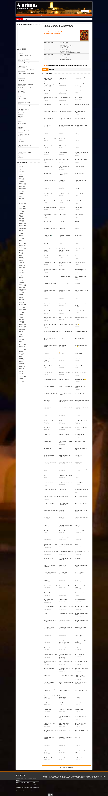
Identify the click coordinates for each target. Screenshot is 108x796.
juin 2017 (21, 253)
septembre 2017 (22, 248)
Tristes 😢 (77, 324)
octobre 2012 (22, 348)
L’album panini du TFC (64, 414)
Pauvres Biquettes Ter (49, 503)
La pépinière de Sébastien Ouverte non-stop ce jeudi (81, 689)
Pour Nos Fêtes (63, 572)
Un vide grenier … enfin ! (50, 139)
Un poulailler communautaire (66, 324)
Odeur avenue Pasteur (49, 352)
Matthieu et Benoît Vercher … (51, 283)
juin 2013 (21, 334)
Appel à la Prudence (79, 572)
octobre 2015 (22, 287)
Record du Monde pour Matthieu (25, 112)
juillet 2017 (21, 252)
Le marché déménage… (65, 647)
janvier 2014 (21, 322)
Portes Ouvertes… (79, 462)
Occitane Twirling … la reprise (66, 139)
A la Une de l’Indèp (79, 482)
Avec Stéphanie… (79, 757)
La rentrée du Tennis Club (81, 125)
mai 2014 (21, 316)
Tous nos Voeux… (63, 530)
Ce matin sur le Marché (80, 338)
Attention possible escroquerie (63, 174)
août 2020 (21, 189)
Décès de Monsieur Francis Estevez (26, 73)
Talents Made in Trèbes (64, 255)
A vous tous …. (47, 537)
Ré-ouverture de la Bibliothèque (48, 600)
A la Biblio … (62, 448)
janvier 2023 (21, 164)
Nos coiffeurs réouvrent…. (81, 599)
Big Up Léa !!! (47, 427)
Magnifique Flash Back (80, 310)
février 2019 (21, 220)
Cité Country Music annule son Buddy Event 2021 (81, 724)
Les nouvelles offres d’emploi (66, 757)
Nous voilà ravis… (79, 475)
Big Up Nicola (47, 125)
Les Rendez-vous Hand (65, 744)
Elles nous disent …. (79, 709)
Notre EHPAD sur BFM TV (81, 503)
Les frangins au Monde (64, 200)
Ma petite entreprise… (49, 255)
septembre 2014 (22, 309)
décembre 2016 (22, 264)
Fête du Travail (47, 297)
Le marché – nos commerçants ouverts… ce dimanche (81, 676)
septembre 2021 (22, 168)
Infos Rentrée (62, 132)
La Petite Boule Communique (51, 510)
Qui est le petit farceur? (64, 276)
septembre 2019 (22, 208)
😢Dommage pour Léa (64, 352)
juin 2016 (21, 274)
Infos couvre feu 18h (79, 455)
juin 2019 (21, 213)
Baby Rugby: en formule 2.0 (66, 613)
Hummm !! (77, 737)
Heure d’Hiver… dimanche (65, 709)
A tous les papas (79, 207)
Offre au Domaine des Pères (51, 634)
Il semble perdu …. (48, 709)
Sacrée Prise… (63, 269)
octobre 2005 (22, 380)
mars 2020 (21, 198)
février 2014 (21, 321)
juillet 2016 (21, 272)
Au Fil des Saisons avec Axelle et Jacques (65, 263)
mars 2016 (21, 279)
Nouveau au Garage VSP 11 (81, 407)
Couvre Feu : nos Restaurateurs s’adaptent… (65, 524)
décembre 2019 (22, 203)
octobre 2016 (22, 267)
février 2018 (21, 240)
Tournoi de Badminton (80, 118)
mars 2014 (21, 319)
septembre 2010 (22, 376)
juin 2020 (21, 193)
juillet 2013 (21, 333)
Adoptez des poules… (64, 620)
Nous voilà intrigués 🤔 (80, 379)
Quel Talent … (62, 469)
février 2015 (21, 301)
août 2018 (21, 230)
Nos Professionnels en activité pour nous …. (64, 641)
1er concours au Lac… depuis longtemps (64, 724)
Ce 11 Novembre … (64, 634)
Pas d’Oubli (77, 744)
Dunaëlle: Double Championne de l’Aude (64, 249)
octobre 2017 (22, 247)
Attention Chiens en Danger (65, 331)
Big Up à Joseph (48, 221)
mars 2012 (21, 359)
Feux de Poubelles (63, 496)
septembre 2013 (22, 329)
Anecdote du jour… (79, 647)
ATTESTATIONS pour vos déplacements (81, 683)
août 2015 (21, 290)
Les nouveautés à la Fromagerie (79, 435)
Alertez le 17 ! (47, 434)
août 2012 (21, 351)
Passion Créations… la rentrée (24, 87)
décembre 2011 (22, 364)
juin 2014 (21, 314)
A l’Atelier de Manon (79, 365)
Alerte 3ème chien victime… (66, 317)
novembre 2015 (22, 285)
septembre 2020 (22, 188)
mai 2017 (21, 255)
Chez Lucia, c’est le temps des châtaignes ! (65, 696)
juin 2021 (21, 173)
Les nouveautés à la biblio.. (81, 427)
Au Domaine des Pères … (65, 585)
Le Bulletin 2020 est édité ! (81, 627)
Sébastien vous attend (64, 297)
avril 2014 (21, 317)
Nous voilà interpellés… (65, 379)
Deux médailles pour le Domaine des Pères (80, 270)
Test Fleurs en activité (49, 668)
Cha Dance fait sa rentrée (65, 111)
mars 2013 (21, 339)
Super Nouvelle (47, 448)
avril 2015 (21, 297)
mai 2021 (21, 174)
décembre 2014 (22, 304)
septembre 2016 (22, 269)
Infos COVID (47, 469)
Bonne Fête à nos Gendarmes (79, 524)
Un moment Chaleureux (49, 187)
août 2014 (21, 311)
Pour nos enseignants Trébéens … (64, 717)
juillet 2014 (21, 312)
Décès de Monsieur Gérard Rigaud (25, 84)
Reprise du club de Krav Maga (24, 145)
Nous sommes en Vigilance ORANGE (26, 69)
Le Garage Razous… (80, 654)
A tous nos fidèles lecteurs (65, 386)
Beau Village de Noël (64, 537)
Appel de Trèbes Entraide (50, 489)
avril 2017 (21, 257)
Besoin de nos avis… (49, 455)
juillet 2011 (21, 373)
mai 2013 (21, 336)
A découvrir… (78, 359)
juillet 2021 (21, 171)
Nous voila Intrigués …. (64, 434)
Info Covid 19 (47, 702)
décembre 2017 (22, 243)
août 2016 (21, 270)
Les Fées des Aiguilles (49, 372)
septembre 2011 (22, 370)
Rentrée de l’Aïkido (48, 118)
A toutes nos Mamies (64, 365)
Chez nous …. (47, 400)
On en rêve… (47, 152)
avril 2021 (21, 176)
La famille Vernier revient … (81, 290)
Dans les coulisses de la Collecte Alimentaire (65, 593)
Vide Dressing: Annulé (49, 757)
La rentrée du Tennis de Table (66, 125)
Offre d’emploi (47, 104)
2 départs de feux (63, 152)
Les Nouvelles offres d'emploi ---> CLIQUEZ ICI (33, 19)
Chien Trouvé (62, 565)
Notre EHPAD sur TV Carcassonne (64, 504)
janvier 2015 (21, 302)
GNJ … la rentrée (63, 104)
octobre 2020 (22, 186)
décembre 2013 (22, 324)
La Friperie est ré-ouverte (65, 579)
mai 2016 (21, 275)
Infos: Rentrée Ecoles (49, 682)
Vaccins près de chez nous (65, 462)
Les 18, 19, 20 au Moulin (50, 572)
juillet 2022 (21, 166)
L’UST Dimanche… (48, 744)
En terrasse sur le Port (49, 262)
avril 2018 (21, 237)
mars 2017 (21, 258)
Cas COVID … (62, 345)
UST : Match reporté (64, 702)
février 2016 (21, 280)
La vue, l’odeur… (63, 187)
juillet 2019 (21, 211)
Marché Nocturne (48, 166)
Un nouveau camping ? (49, 200)
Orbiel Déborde (47, 407)
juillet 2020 (21, 191)
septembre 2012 (22, 349)
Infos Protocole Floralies (80, 393)
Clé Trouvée (47, 517)
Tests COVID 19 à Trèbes (65, 737)
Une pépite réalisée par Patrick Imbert (49, 84)
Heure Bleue (47, 530)
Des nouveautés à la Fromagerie (79, 696)
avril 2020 (21, 196)
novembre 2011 (22, 366)
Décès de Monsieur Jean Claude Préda (50, 593)
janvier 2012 (21, 363)
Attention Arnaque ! (79, 173)
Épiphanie (61, 510)
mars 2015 (21, 299)
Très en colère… (48, 304)
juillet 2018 (21, 232)
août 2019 (21, 210)
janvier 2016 (21, 282)
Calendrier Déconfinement (81, 297)
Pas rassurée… (47, 647)
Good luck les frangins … (81, 145)
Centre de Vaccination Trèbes (51, 365)
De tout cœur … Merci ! (65, 290)
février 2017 (21, 260)
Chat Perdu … (62, 207)
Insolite (45, 613)
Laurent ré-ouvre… (63, 599)
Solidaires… (47, 414)
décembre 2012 (22, 344)
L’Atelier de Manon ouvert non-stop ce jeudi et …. (65, 689)
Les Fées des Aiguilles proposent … (49, 566)
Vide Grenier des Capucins (81, 77)
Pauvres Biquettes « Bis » (65, 544)
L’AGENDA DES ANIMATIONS (63, 77)
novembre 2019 (22, 205)
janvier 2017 (21, 262)
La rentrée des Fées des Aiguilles (25, 77)
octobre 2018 (22, 227)
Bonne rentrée (78, 90)
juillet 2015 (21, 292)
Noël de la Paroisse (48, 558)
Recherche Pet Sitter (80, 194)
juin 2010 (21, 378)
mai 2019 (21, 215)
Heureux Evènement (79, 262)
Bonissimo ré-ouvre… (49, 627)
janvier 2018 (21, 242)
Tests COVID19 (78, 544)
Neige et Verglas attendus (81, 496)
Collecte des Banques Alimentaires (49, 607)
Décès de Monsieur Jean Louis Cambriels (81, 634)
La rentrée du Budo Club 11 (50, 111)
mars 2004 (21, 381)
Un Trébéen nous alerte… (65, 194)
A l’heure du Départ (63, 145)
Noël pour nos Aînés (79, 530)
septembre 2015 (22, 289)
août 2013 (21, 331)
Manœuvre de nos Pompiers (66, 372)
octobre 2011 (22, 368)
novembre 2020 (22, 184)
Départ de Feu (78, 139)
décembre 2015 (22, 284)
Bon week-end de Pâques (81, 331)
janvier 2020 (21, 201)
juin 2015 (21, 294)
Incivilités (77, 228)
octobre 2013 (22, 327)
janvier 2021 (21, 181)
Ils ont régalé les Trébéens (81, 537)
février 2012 (21, 361)
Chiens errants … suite (49, 475)
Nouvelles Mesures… (80, 702)
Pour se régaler (78, 235)
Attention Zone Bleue (79, 414)
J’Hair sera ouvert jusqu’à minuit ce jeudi (50, 689)
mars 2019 (21, 218)
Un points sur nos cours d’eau (82, 400)
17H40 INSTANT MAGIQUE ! (82, 469)
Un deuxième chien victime (81, 317)
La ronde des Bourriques (65, 118)
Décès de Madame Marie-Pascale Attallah (81, 352)
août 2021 (21, 169)
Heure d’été (62, 338)
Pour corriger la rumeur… (65, 751)
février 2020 (21, 200)
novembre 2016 (22, 265)
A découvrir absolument (80, 180)
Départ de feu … (48, 640)
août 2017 (21, 250)
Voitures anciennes (79, 166)
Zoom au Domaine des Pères (51, 393)
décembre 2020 (22, 183)
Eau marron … (78, 283)
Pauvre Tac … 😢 (48, 235)
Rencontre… (62, 180)
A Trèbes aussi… (48, 441)
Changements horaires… (81, 441)
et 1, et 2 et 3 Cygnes (64, 283)
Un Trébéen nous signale (50, 207)
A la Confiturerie (63, 228)
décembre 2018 (22, 223)
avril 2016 (21, 277)
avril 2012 (21, 358)
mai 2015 (21, 295)
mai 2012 (21, 356)
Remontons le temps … (49, 386)
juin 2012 (21, 354)
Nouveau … (47, 276)
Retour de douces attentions (81, 517)
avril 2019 (21, 216)
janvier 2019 (21, 221)
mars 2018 (21, 238)
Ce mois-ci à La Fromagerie (50, 585)
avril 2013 (21, 338)
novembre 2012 (22, 346)
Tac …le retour (78, 97)
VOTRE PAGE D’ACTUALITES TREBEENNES (48, 78)
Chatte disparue (63, 214)
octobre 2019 (22, 206)
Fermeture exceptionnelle (65, 427)
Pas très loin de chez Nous (65, 482)
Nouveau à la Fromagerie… (65, 627)
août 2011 (21, 371)
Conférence (77, 221)
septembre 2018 (22, 228)
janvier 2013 (21, 343)
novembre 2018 (22, 225)
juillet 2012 (21, 353)
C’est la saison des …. (64, 730)
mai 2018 (21, 235)
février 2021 (21, 179)
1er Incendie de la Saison (81, 249)
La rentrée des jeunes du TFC (51, 132)
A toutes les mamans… (80, 242)
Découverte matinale (49, 145)
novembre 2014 (22, 306)
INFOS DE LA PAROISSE (65, 475)
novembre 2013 (22, 326)
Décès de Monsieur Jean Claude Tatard (50, 311)
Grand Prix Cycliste (48, 194)
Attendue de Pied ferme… (65, 304)
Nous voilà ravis (63, 359)
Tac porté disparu (48, 173)
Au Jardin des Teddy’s (80, 558)
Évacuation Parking (64, 83)
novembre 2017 (22, 245)
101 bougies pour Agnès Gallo (51, 331)
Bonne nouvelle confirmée (50, 379)
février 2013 (21, 341)
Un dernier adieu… (63, 489)
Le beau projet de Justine (50, 462)
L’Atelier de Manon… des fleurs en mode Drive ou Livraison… (65, 656)
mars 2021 (21, 178)
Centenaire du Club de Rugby (82, 104)
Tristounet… (47, 675)
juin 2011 (21, 375)
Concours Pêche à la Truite (50, 228)
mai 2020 (21, 195)
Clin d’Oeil (61, 221)
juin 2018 (21, 233)
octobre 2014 (22, 307)
